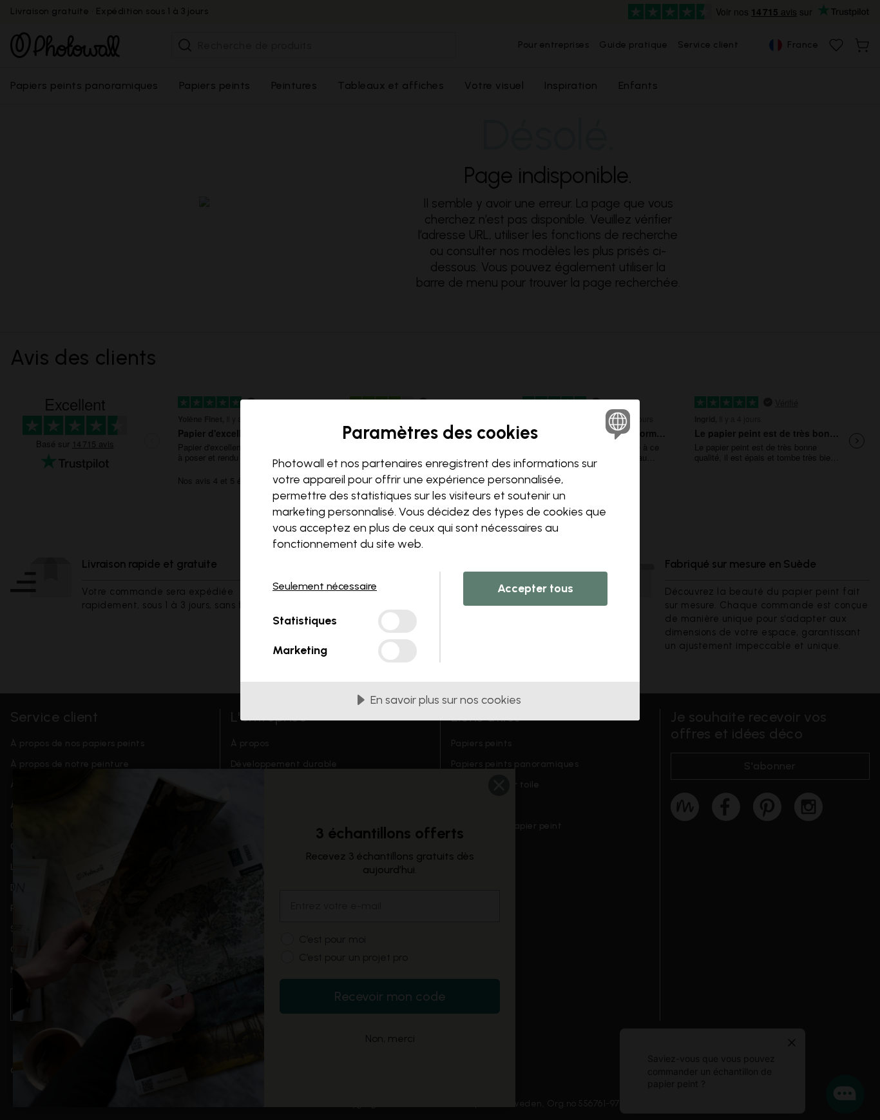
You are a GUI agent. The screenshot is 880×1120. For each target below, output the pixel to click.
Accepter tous (535, 588)
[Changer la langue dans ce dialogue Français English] (615, 424)
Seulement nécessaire (325, 586)
